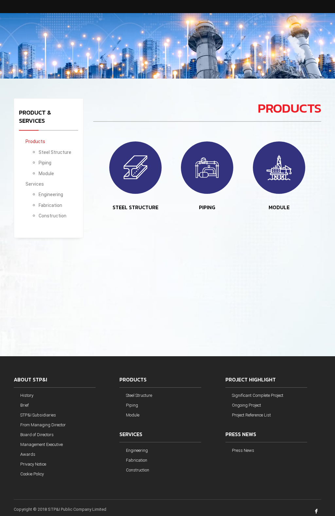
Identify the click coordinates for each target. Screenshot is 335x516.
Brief (24, 405)
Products (35, 141)
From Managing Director (43, 424)
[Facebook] (316, 511)
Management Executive (41, 444)
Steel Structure (55, 152)
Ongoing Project (246, 405)
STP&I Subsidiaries (38, 415)
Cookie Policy (32, 473)
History (26, 395)
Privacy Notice (33, 464)
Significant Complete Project (257, 395)
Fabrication (50, 205)
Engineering (51, 194)
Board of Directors (37, 434)
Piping (45, 162)
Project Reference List (251, 415)
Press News (243, 450)
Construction (52, 215)
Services (35, 184)
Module (46, 173)
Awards (27, 454)
